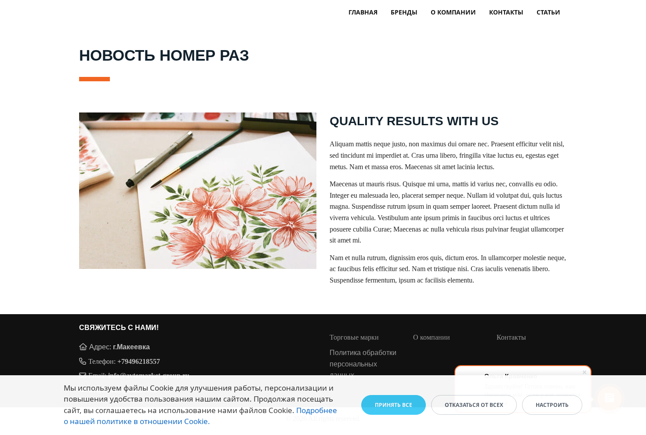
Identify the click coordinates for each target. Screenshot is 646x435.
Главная (362, 12)
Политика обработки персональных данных (363, 364)
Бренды (404, 12)
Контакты (506, 12)
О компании (453, 12)
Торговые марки (354, 337)
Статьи (548, 12)
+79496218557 (138, 361)
